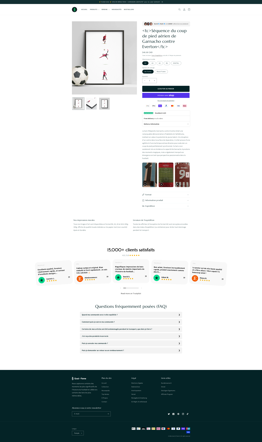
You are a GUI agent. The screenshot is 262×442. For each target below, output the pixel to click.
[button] (94, 9)
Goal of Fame (175, 436)
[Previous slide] (144, 175)
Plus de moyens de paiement (166, 100)
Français (76, 433)
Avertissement (136, 390)
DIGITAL (176, 63)
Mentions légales (137, 383)
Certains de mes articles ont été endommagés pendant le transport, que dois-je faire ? (117, 329)
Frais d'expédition (157, 55)
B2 (167, 63)
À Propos (105, 398)
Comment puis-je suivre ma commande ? (98, 322)
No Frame (148, 71)
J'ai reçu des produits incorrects (95, 336)
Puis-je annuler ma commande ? (95, 343)
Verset (133, 394)
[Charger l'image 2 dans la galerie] (91, 104)
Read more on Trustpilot (131, 293)
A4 (145, 63)
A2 (160, 63)
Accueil (104, 383)
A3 (152, 63)
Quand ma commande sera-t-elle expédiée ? (100, 315)
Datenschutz (135, 387)
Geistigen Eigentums (168, 390)
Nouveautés (106, 390)
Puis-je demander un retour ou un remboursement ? (103, 350)
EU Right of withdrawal (139, 402)
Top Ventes (105, 394)
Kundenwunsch (166, 383)
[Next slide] (187, 175)
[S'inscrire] (108, 413)
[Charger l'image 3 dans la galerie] (104, 104)
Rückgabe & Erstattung (139, 398)
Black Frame (161, 71)
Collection (105, 387)
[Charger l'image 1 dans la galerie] (78, 104)
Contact (104, 402)
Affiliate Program (167, 394)
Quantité (145, 76)
